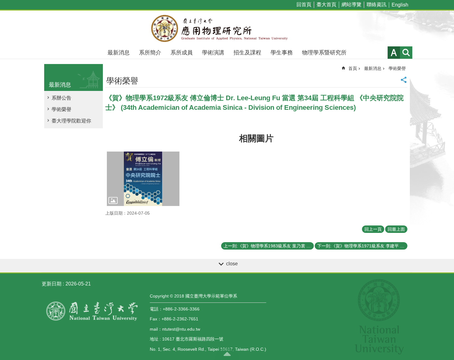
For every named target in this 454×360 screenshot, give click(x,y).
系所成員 (181, 52)
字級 (394, 52)
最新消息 (118, 52)
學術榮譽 (61, 109)
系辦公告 (61, 98)
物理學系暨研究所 (324, 52)
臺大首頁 (326, 4)
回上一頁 (373, 229)
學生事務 (282, 52)
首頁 (352, 68)
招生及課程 (247, 52)
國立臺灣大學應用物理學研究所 (227, 28)
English (400, 4)
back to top (227, 354)
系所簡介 (150, 52)
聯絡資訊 (376, 4)
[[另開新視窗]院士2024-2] (143, 179)
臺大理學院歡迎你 (71, 120)
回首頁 (303, 4)
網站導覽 (351, 4)
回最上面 (396, 229)
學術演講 (213, 52)
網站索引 (406, 52)
